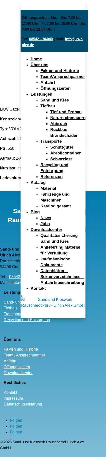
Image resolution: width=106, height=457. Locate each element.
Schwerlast (61, 159)
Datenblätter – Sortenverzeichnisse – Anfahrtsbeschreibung (62, 276)
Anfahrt (47, 82)
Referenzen (51, 176)
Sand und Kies (54, 100)
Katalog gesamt (55, 206)
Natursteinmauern (68, 117)
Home (36, 59)
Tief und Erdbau (66, 112)
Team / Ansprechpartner (24, 355)
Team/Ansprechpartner (62, 76)
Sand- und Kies (17, 302)
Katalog (38, 182)
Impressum (13, 398)
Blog (35, 212)
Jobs (45, 223)
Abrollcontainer (65, 153)
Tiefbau (47, 106)
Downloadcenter (46, 229)
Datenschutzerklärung (23, 404)
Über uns (39, 65)
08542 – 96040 (41, 39)
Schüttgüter (61, 147)
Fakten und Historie (59, 70)
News (45, 218)
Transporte (51, 141)
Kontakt (38, 288)
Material (48, 188)
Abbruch (58, 123)
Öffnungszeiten (55, 88)
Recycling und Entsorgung (27, 320)
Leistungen (41, 94)
